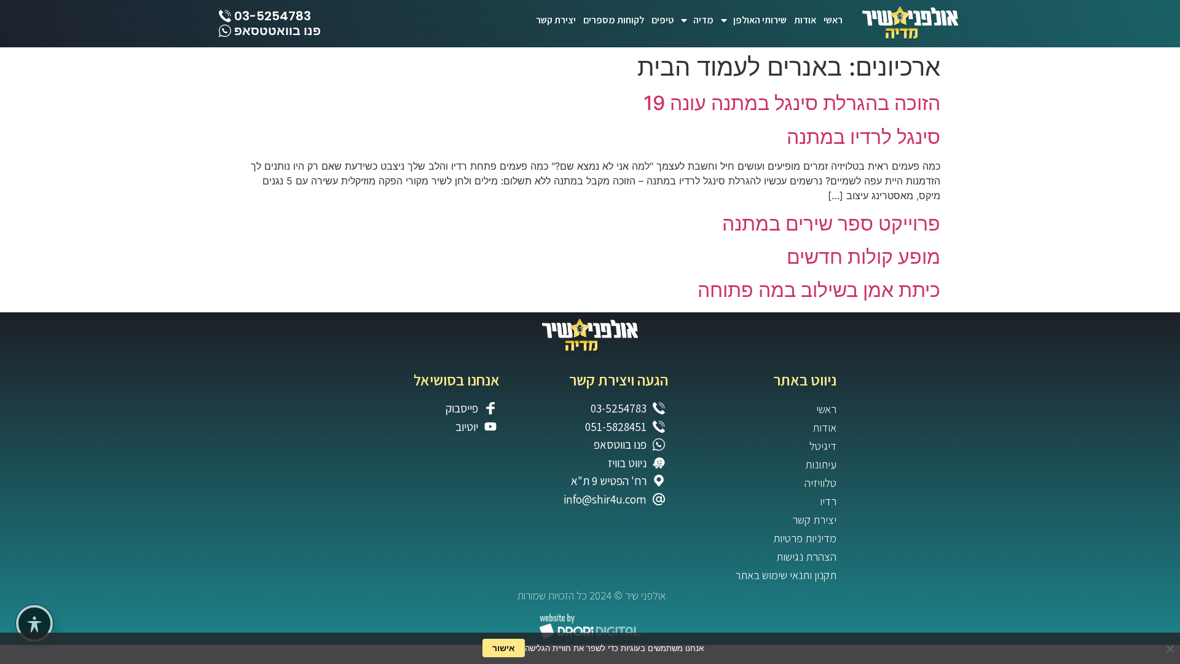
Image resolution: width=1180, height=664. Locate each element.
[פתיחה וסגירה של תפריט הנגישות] (34, 623)
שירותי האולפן (760, 20)
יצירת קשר (556, 20)
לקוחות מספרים (613, 20)
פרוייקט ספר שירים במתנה (831, 223)
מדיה (703, 20)
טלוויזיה (820, 482)
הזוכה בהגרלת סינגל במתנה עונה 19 (791, 103)
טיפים (662, 20)
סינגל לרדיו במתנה (863, 137)
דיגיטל (822, 445)
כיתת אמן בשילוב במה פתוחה (819, 290)
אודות (805, 20)
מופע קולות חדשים (863, 257)
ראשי (833, 20)
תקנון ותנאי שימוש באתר (785, 574)
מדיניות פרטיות (804, 538)
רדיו (828, 501)
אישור (503, 647)
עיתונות (820, 464)
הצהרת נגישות (806, 556)
